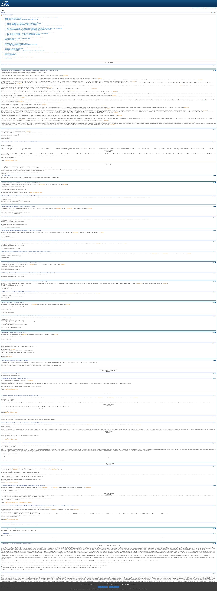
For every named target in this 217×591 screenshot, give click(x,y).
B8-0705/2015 (103, 105)
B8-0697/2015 (134, 81)
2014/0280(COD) (69, 208)
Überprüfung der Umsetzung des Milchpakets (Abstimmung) (16, 35)
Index (2, 10)
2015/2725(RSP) (48, 507)
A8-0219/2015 (101, 232)
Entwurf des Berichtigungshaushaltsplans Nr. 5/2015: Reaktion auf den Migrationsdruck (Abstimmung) (23, 34)
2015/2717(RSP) (28, 131)
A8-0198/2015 (65, 184)
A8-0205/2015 (88, 487)
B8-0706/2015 (186, 107)
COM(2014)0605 (58, 208)
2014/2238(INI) (43, 489)
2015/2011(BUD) (139, 283)
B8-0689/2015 (65, 75)
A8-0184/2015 (76, 509)
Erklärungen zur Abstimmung (9, 39)
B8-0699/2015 (114, 95)
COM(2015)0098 (44, 487)
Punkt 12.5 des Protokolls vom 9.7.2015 (11, 389)
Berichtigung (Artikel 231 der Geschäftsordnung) (13, 45)
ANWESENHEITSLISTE (8, 58)
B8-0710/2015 (205, 110)
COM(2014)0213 (100, 397)
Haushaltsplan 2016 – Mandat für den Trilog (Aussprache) (14, 48)
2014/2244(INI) (32, 264)
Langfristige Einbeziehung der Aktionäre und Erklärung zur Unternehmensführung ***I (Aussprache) (21, 44)
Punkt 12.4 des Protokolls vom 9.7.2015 (11, 482)
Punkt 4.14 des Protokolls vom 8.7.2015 (11, 519)
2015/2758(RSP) (21, 101)
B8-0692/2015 (72, 90)
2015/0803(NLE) (42, 184)
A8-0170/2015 (56, 334)
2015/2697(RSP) (52, 468)
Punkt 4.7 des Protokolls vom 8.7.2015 (11, 439)
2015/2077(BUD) (75, 232)
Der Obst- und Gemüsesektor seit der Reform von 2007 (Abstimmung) (18, 38)
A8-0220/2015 (124, 243)
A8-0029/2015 (138, 424)
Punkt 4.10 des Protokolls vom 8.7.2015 (11, 502)
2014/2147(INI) (24, 334)
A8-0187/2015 (68, 304)
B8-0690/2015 (94, 88)
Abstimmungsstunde (8, 20)
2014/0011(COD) (100, 424)
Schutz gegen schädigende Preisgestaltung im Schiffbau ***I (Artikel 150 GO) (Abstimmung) (22, 24)
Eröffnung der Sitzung (8, 15)
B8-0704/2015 (44, 104)
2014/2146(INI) (34, 304)
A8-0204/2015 (77, 489)
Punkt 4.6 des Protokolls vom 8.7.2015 (11, 412)
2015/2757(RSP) (49, 87)
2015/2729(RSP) (30, 380)
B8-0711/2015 (22, 119)
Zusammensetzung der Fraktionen (10, 53)
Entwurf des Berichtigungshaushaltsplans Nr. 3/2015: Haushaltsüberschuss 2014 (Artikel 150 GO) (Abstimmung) (25, 27)
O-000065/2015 (15, 469)
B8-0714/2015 (192, 122)
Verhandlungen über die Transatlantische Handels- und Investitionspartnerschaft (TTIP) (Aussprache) (21, 19)
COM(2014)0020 (89, 424)
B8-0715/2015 (113, 124)
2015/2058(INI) (53, 509)
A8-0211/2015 (188, 253)
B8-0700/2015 (23, 97)
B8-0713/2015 (106, 120)
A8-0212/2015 (98, 293)
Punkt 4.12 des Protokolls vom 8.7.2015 (11, 456)
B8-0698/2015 (20, 83)
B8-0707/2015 (120, 115)
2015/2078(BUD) (98, 243)
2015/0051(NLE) (55, 487)
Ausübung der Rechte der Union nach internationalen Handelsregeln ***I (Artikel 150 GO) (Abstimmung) (24, 23)
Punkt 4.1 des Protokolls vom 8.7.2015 (11, 160)
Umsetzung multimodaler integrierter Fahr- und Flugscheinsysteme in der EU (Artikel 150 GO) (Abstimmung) (24, 30)
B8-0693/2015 (100, 78)
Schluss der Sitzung (8, 55)
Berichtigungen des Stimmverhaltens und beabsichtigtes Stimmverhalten (17, 40)
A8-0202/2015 (90, 208)
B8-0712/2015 (116, 112)
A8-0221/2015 (165, 283)
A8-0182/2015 (10, 354)
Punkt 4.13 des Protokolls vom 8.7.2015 (25, 502)
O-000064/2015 (15, 468)
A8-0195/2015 (146, 219)
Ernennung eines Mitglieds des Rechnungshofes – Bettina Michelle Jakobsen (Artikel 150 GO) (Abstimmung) (24, 22)
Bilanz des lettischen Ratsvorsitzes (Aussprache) (13, 18)
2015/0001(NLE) (125, 219)
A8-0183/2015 (63, 264)
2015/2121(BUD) (72, 293)
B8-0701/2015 (181, 85)
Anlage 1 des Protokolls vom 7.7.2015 (36, 192)
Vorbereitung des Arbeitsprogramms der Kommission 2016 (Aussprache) (16, 43)
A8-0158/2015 (135, 397)
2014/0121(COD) (111, 397)
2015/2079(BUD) (165, 253)
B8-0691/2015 (61, 76)
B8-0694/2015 (115, 91)
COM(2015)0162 (154, 253)
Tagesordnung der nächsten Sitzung (11, 54)
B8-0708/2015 (107, 108)
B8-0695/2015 (200, 79)
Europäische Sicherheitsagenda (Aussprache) (12, 49)
